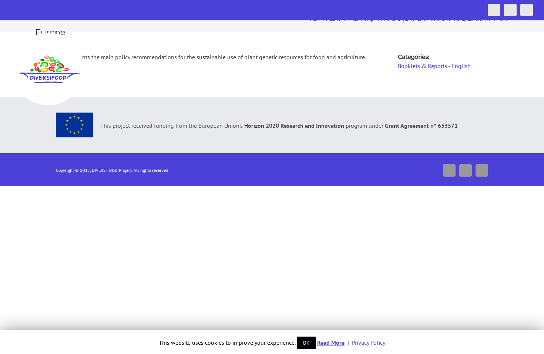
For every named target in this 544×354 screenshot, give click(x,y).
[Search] (521, 35)
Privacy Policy (368, 342)
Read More (331, 342)
